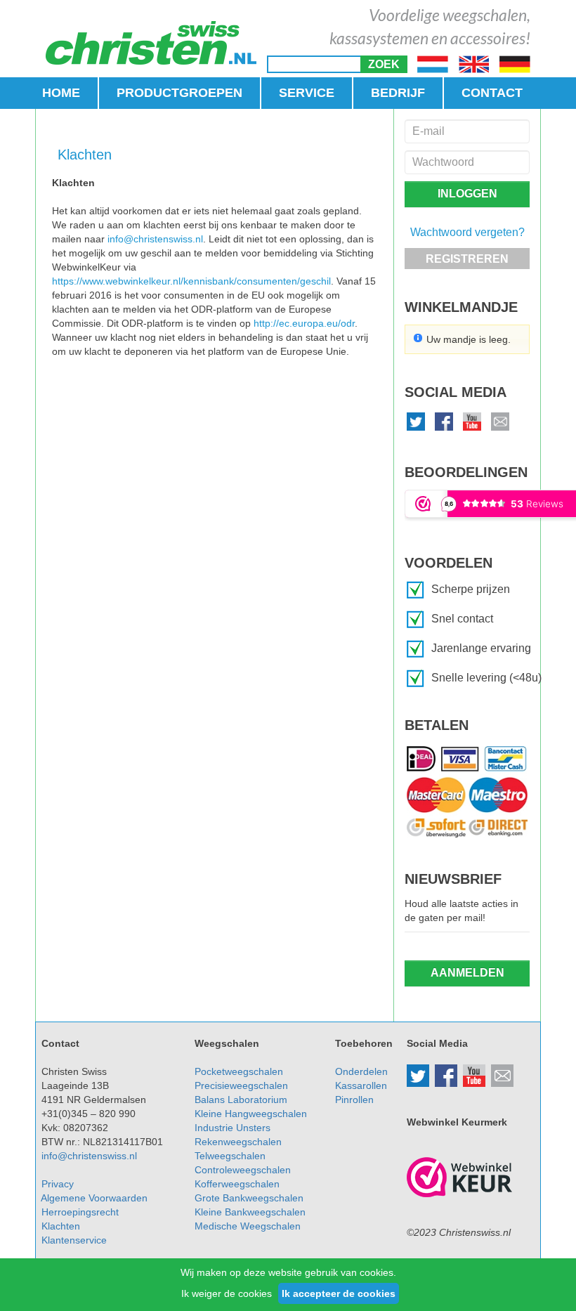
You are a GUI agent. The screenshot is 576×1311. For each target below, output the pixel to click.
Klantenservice (74, 1240)
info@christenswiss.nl (155, 238)
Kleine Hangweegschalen (251, 1113)
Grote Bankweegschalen (249, 1198)
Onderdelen (361, 1071)
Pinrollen (354, 1099)
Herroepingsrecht (80, 1212)
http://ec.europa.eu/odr (304, 323)
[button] (383, 64)
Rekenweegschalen (238, 1141)
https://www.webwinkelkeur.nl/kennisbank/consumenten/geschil (191, 281)
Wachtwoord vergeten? (467, 232)
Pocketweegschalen (239, 1071)
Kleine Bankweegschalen (250, 1212)
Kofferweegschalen (237, 1183)
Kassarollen (361, 1085)
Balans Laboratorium (241, 1099)
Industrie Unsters (232, 1127)
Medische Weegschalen (248, 1226)
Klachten (60, 1226)
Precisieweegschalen (241, 1085)
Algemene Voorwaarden (94, 1198)
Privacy (57, 1183)
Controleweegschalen (243, 1169)
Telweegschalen (230, 1155)
